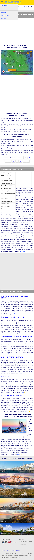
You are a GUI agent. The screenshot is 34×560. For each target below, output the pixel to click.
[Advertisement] (17, 94)
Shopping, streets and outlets (12, 357)
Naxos (3, 472)
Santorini (4, 521)
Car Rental (3, 9)
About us (18, 550)
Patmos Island (5, 534)
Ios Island (4, 496)
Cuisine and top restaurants (11, 395)
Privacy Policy (12, 550)
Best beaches (5, 376)
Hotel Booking (4, 5)
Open (15, 314)
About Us (3, 18)
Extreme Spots (5, 15)
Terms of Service (5, 550)
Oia (2, 509)
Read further (23, 251)
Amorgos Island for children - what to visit (16, 336)
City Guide (3, 12)
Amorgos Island (22, 6)
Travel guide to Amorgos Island (12, 317)
